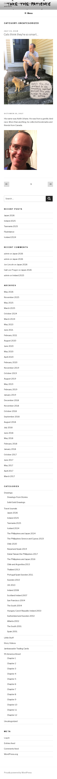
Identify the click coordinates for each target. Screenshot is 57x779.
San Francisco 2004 (16, 600)
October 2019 (10, 373)
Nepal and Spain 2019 (17, 549)
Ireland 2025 (10, 221)
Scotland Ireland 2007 (17, 595)
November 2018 (11, 406)
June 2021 (8, 330)
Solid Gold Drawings (16, 502)
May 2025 (8, 303)
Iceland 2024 (10, 237)
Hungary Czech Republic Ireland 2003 (24, 611)
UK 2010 (11, 585)
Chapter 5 (11, 679)
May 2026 (8, 292)
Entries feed (9, 743)
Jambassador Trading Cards (16, 648)
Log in (7, 738)
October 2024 (10, 313)
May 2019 (8, 384)
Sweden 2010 (13, 580)
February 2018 (10, 444)
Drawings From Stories (17, 497)
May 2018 (8, 438)
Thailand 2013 (13, 569)
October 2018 (10, 411)
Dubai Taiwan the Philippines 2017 (22, 554)
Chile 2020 (12, 544)
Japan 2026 (9, 215)
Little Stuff (9, 638)
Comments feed (11, 749)
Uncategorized (10, 721)
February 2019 (10, 389)
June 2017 (8, 460)
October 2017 (10, 454)
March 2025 (9, 308)
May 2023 (8, 324)
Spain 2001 (12, 631)
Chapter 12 (12, 715)
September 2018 (12, 416)
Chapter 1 (11, 658)
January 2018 (10, 449)
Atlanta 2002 (13, 621)
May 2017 (8, 465)
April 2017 (8, 471)
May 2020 (8, 351)
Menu (30, 13)
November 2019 (11, 368)
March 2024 (9, 319)
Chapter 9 (11, 699)
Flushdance (9, 232)
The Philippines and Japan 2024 (21, 533)
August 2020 (10, 341)
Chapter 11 (12, 710)
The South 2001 (14, 626)
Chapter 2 (11, 663)
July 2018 (8, 427)
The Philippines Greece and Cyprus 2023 (25, 539)
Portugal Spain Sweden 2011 (20, 575)
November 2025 (11, 297)
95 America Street (12, 654)
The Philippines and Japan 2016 (21, 559)
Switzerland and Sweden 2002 (21, 616)
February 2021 (10, 335)
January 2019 (10, 395)
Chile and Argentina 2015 (18, 564)
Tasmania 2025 (11, 226)
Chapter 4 (11, 674)
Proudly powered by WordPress (18, 772)
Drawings (8, 493)
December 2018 (11, 400)
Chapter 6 (11, 684)
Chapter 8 (11, 694)
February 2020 (10, 362)
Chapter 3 (11, 668)
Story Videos (10, 643)
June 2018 (8, 433)
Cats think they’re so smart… (21, 34)
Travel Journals (10, 508)
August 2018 (10, 422)
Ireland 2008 (13, 590)
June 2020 (9, 346)
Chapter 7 (11, 689)
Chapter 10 (12, 705)
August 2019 (10, 379)
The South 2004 (14, 605)
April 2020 (9, 357)
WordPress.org (11, 754)
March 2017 (9, 476)
